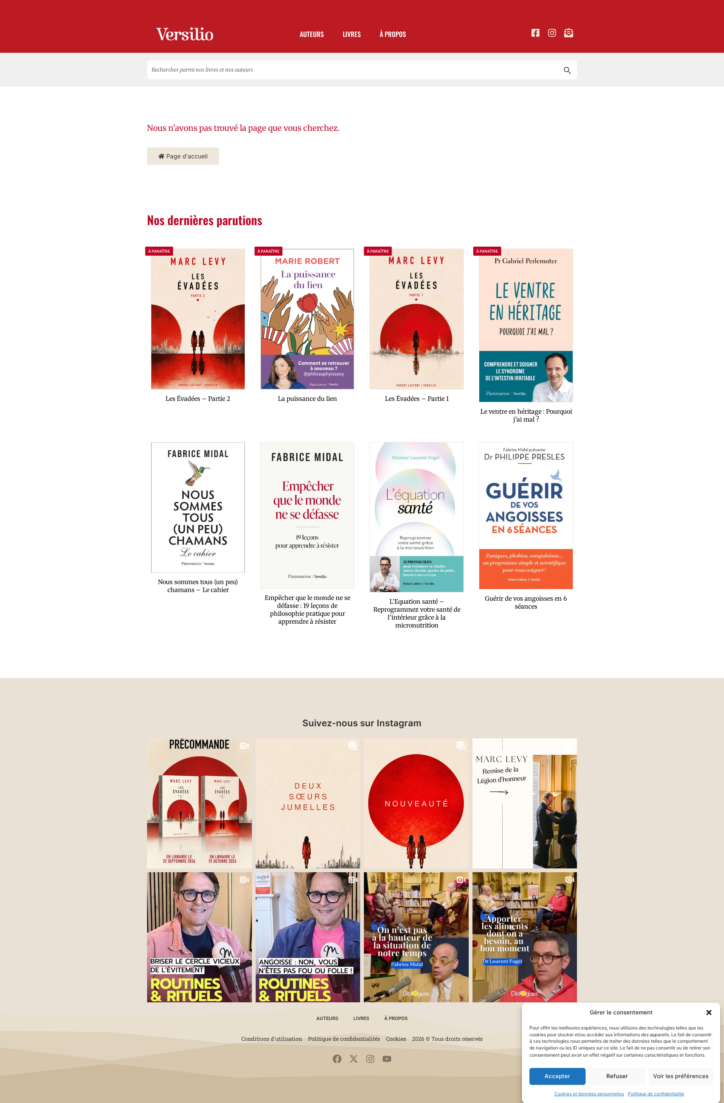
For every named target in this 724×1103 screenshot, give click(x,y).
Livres (352, 34)
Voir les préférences (681, 1076)
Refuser (617, 1076)
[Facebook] (337, 1058)
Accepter (557, 1076)
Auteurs (312, 34)
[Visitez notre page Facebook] (535, 32)
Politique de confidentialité (656, 1093)
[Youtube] (386, 1058)
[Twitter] (353, 1058)
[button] (709, 1012)
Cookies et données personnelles (589, 1093)
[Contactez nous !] (568, 32)
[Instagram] (370, 1058)
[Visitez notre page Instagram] (552, 32)
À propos (393, 34)
